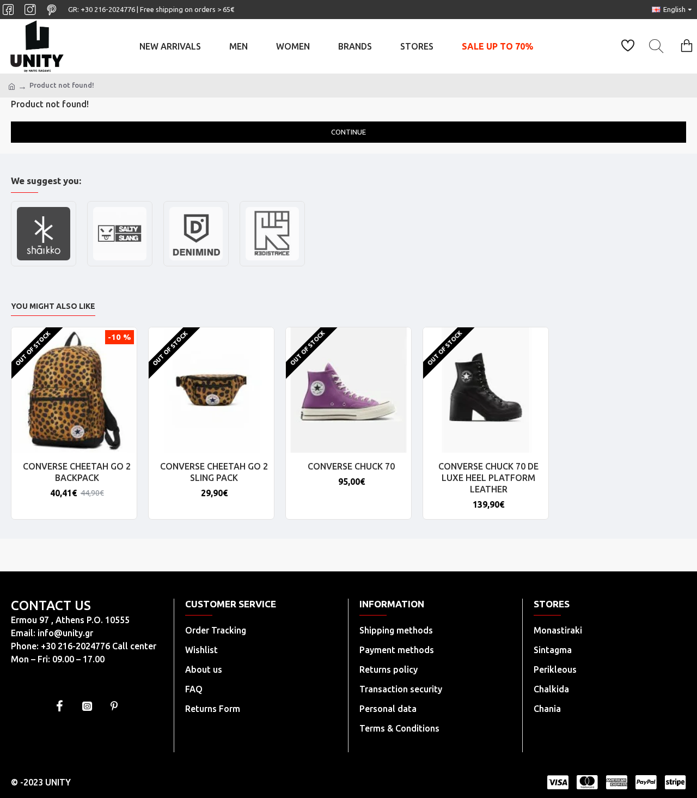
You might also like (53, 306)
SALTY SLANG (120, 265)
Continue (348, 132)
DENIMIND (196, 265)
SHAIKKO (43, 265)
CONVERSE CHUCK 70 (351, 466)
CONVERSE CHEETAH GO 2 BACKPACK (77, 472)
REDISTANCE (272, 265)
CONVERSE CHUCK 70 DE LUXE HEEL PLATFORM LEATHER (488, 477)
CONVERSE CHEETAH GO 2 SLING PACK (214, 472)
